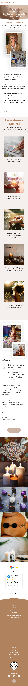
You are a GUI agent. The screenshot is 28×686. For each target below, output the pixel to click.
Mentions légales (14, 658)
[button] (26, 2)
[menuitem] (14, 605)
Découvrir (14, 164)
